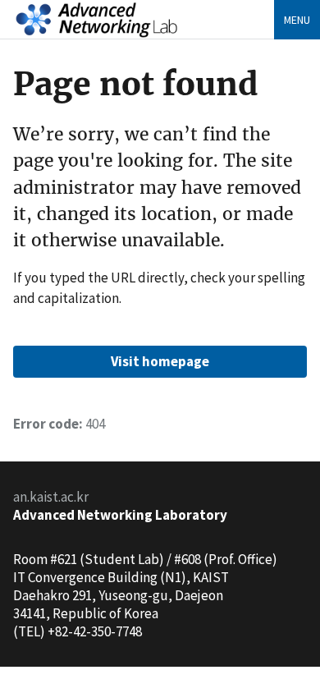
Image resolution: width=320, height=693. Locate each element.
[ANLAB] (96, 17)
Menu (297, 19)
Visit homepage (160, 361)
